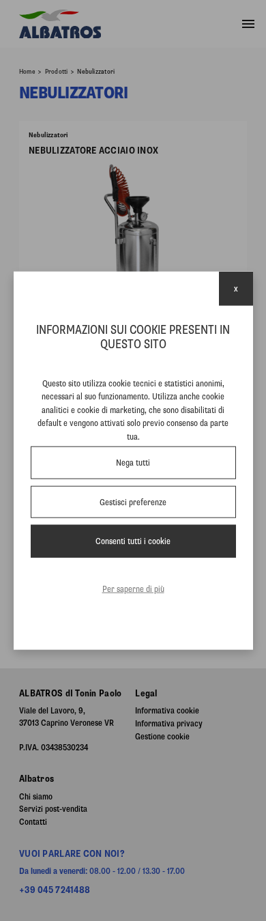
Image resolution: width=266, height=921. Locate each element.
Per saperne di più (133, 588)
